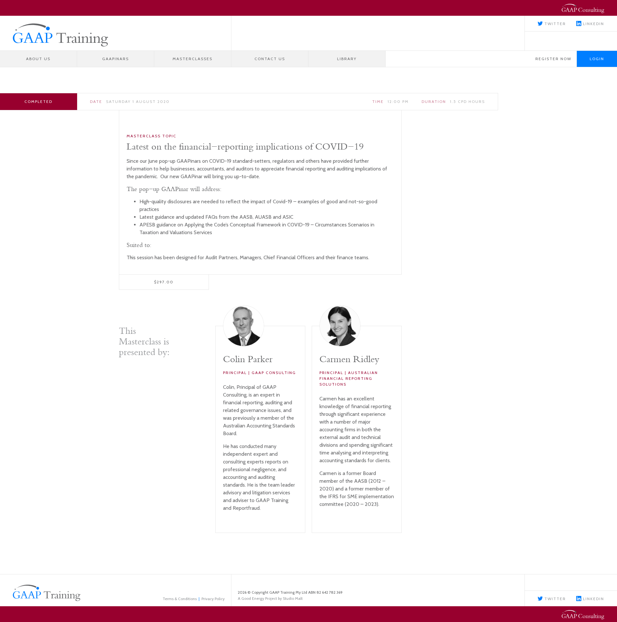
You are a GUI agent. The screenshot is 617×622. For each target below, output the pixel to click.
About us (38, 58)
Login (597, 58)
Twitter (554, 23)
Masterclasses (192, 58)
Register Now (553, 58)
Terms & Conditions (180, 598)
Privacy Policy (213, 598)
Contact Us (270, 58)
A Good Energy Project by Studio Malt (270, 598)
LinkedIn (592, 23)
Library (347, 58)
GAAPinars (115, 58)
